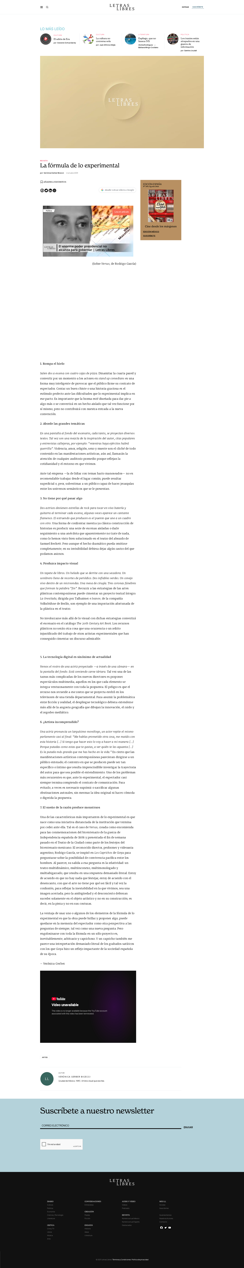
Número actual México (130, 1218)
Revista (44, 161)
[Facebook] (42, 190)
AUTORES (160, 1094)
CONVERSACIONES (93, 1201)
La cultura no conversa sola (103, 40)
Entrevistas (89, 1205)
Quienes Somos (165, 1215)
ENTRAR (185, 7)
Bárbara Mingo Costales (148, 47)
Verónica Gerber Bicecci (74, 1076)
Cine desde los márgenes (161, 226)
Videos (124, 1205)
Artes (45, 1057)
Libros (49, 1232)
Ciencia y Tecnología (55, 1215)
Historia (88, 1228)
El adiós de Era (62, 39)
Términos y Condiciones (121, 1259)
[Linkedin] (50, 190)
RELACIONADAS (78, 1094)
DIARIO (50, 1201)
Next (177, 210)
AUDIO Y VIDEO (128, 1201)
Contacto (163, 1222)
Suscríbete (149, 235)
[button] (41, 7)
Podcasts (125, 1208)
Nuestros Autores (166, 1218)
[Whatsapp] (54, 190)
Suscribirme (164, 1208)
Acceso (162, 1205)
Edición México (151, 231)
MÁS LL (162, 1201)
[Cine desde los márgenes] (161, 207)
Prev (144, 210)
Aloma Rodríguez (145, 45)
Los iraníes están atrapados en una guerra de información (190, 42)
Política (185, 34)
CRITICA (50, 1225)
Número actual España (131, 1222)
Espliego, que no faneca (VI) (147, 40)
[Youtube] (169, 1227)
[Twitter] (46, 190)
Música (50, 1235)
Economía (51, 1211)
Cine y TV (50, 1228)
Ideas (87, 1232)
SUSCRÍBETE (197, 7)
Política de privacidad (140, 1259)
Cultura (58, 35)
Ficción (87, 1218)
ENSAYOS (89, 1225)
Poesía (87, 1215)
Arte (49, 1239)
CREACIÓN (89, 1212)
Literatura (143, 34)
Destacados (126, 1225)
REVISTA (126, 1215)
